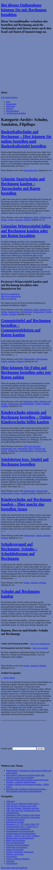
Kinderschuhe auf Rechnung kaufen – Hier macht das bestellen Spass (26, 504)
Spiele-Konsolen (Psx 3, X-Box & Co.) (22, 827)
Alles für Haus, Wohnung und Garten (21, 806)
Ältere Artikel (8, 678)
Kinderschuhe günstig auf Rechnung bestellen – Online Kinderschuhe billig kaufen (26, 417)
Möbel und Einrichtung (15, 840)
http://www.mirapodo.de (11, 296)
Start (8, 102)
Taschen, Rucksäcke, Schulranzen (20, 852)
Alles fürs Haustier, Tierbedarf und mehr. (22, 808)
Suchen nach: (6, 748)
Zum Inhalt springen (9, 97)
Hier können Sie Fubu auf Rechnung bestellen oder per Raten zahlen (26, 372)
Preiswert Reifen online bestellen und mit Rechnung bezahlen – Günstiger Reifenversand (27, 781)
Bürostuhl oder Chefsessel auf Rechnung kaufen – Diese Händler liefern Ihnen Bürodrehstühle (26, 790)
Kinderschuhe (38, 312)
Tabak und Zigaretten (15, 850)
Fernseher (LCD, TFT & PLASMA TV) (22, 824)
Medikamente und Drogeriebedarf (20, 838)
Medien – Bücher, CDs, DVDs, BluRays (22, 836)
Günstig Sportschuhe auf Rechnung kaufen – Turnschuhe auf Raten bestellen (23, 186)
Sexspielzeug (11, 856)
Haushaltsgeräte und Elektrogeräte (20, 831)
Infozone (9, 109)
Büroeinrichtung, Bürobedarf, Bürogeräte (23, 817)
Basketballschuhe (31, 170)
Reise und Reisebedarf (15, 843)
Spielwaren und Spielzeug (16, 847)
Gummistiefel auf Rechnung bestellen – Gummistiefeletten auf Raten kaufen (26, 327)
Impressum (10, 106)
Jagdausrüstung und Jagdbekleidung (21, 833)
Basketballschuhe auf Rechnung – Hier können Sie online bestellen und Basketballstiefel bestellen (26, 138)
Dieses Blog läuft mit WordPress (14, 868)
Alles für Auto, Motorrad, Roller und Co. (22, 803)
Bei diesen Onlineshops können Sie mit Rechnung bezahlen (23, 10)
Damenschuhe (14, 312)
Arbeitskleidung (12, 813)
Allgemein (10, 801)
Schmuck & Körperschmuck (17, 845)
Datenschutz (11, 104)
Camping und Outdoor (15, 820)
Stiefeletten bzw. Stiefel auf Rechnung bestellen (25, 461)
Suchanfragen (11, 863)
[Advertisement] (26, 62)
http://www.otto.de (8, 299)
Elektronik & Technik (15, 822)
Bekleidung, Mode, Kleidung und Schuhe (23, 815)
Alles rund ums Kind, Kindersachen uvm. (23, 810)
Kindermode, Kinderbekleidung (21, 451)
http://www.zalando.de (10, 294)
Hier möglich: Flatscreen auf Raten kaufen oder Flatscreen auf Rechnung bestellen (25, 776)
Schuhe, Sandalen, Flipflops (19, 220)
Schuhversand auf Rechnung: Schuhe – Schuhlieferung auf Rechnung (19, 551)
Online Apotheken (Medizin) (18, 859)
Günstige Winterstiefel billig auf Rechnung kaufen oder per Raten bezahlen (26, 231)
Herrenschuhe (26, 312)
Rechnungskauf (12, 111)
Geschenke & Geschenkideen (18, 829)
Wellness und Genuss (15, 854)
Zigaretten (10, 861)
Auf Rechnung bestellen (16, 113)
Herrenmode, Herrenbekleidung (21, 404)
